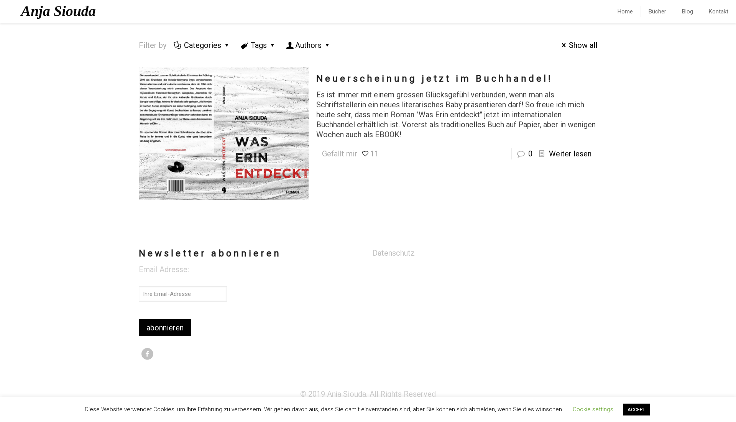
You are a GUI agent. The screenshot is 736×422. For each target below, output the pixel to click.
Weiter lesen (570, 153)
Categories (202, 45)
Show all (583, 45)
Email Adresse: (164, 269)
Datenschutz (394, 253)
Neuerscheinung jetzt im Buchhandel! (434, 78)
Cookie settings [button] (593, 409)
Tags (259, 45)
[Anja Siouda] (59, 11)
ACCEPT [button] (636, 409)
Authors (308, 45)
